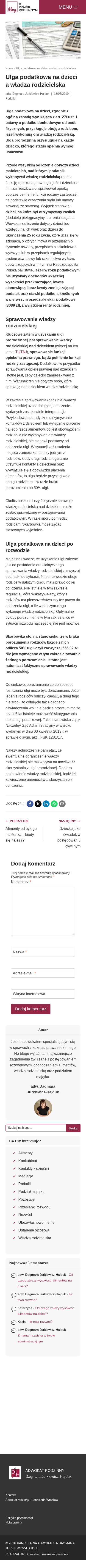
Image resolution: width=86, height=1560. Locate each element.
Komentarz (21, 882)
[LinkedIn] (46, 803)
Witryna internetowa (29, 994)
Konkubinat (27, 1161)
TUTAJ (21, 352)
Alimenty (25, 1153)
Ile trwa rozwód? (41, 1322)
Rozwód (25, 1215)
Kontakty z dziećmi (33, 1168)
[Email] (62, 803)
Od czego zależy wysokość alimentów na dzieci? (45, 1280)
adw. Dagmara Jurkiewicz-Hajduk (42, 1275)
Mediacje (25, 1176)
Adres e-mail (24, 973)
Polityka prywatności (19, 1518)
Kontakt (11, 1495)
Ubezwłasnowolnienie (36, 1222)
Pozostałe (26, 1199)
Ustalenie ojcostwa (33, 1230)
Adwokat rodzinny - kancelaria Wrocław (32, 1500)
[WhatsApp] (54, 803)
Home (9, 68)
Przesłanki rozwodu (34, 1207)
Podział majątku (31, 1191)
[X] (38, 803)
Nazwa (20, 952)
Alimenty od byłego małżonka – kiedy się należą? (21, 830)
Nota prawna (14, 1522)
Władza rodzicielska (34, 1238)
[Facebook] (30, 803)
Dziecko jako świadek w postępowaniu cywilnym (68, 833)
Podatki (11, 98)
